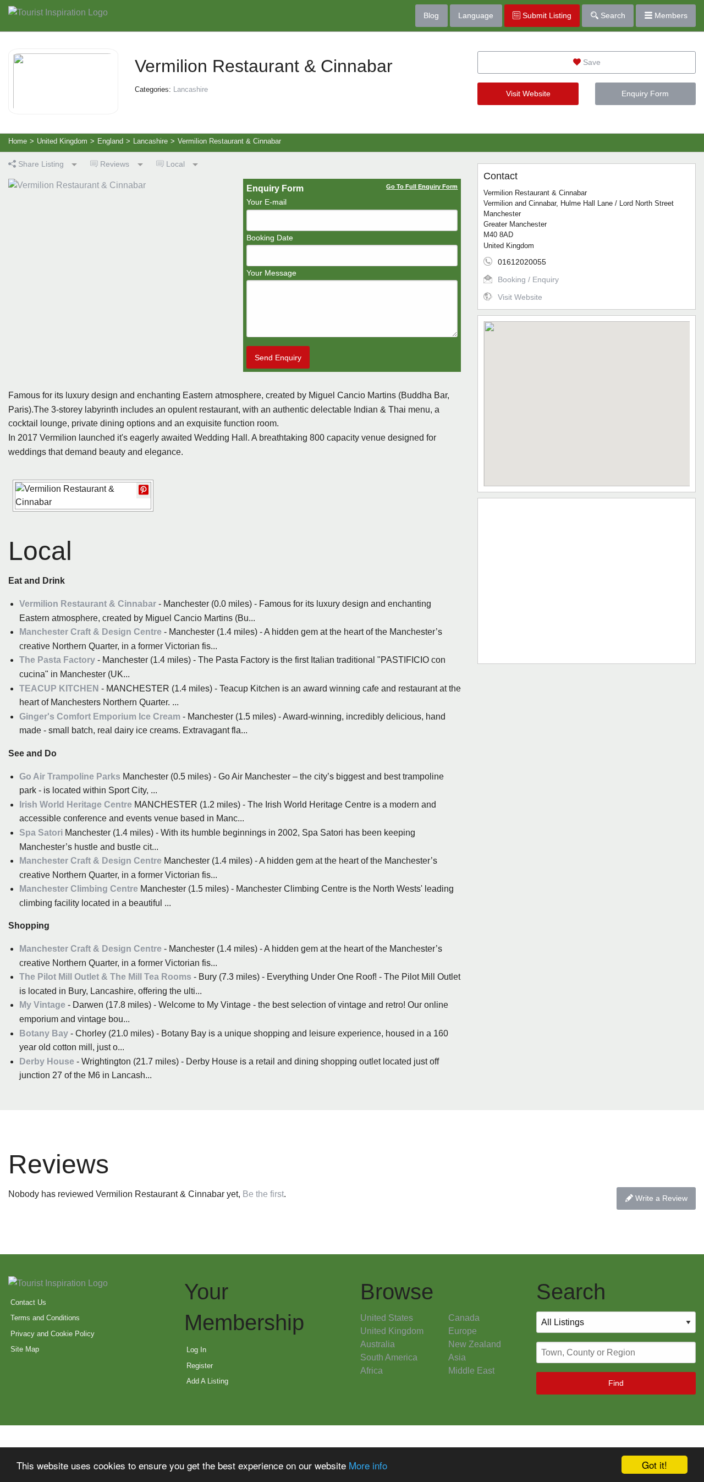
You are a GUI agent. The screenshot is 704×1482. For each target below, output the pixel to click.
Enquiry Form (645, 93)
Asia (457, 1357)
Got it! (654, 1465)
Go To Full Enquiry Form (422, 186)
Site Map (24, 1349)
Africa (371, 1370)
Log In (196, 1350)
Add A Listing (207, 1381)
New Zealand (474, 1344)
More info (368, 1465)
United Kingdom (392, 1331)
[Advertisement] (586, 581)
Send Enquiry (278, 357)
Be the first (263, 1194)
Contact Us (28, 1302)
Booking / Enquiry (528, 279)
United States (386, 1317)
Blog (431, 15)
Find (616, 1383)
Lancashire (190, 89)
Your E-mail (266, 201)
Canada (464, 1317)
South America (388, 1357)
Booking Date (269, 237)
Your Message (271, 272)
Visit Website (528, 93)
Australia (377, 1344)
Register (199, 1366)
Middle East (471, 1370)
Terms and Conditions (45, 1318)
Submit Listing (545, 15)
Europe (462, 1331)
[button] (586, 397)
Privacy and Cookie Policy (52, 1334)
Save (591, 62)
